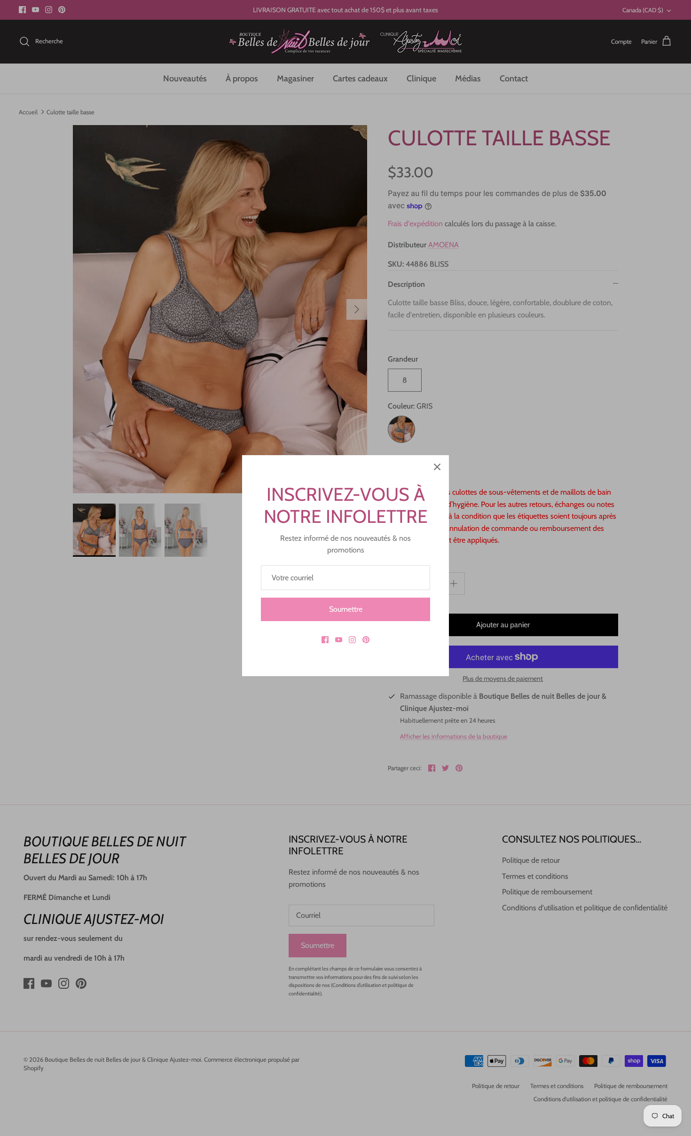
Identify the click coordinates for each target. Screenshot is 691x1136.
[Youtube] (338, 639)
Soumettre (345, 609)
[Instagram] (352, 639)
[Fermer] (437, 467)
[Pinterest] (365, 639)
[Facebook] (325, 639)
